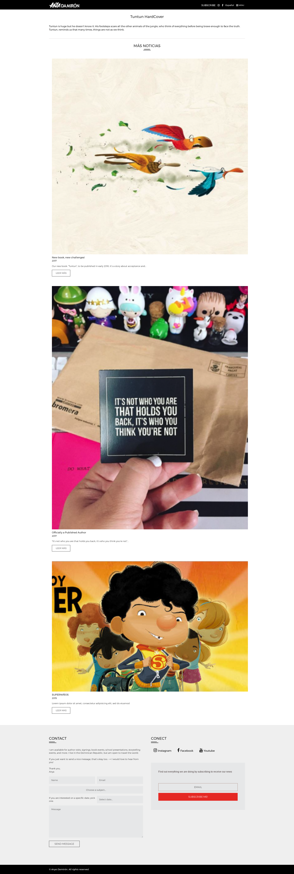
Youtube (209, 750)
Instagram (164, 750)
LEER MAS (61, 710)
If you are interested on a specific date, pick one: (72, 799)
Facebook (186, 750)
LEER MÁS (61, 273)
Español (229, 5)
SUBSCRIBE (208, 5)
